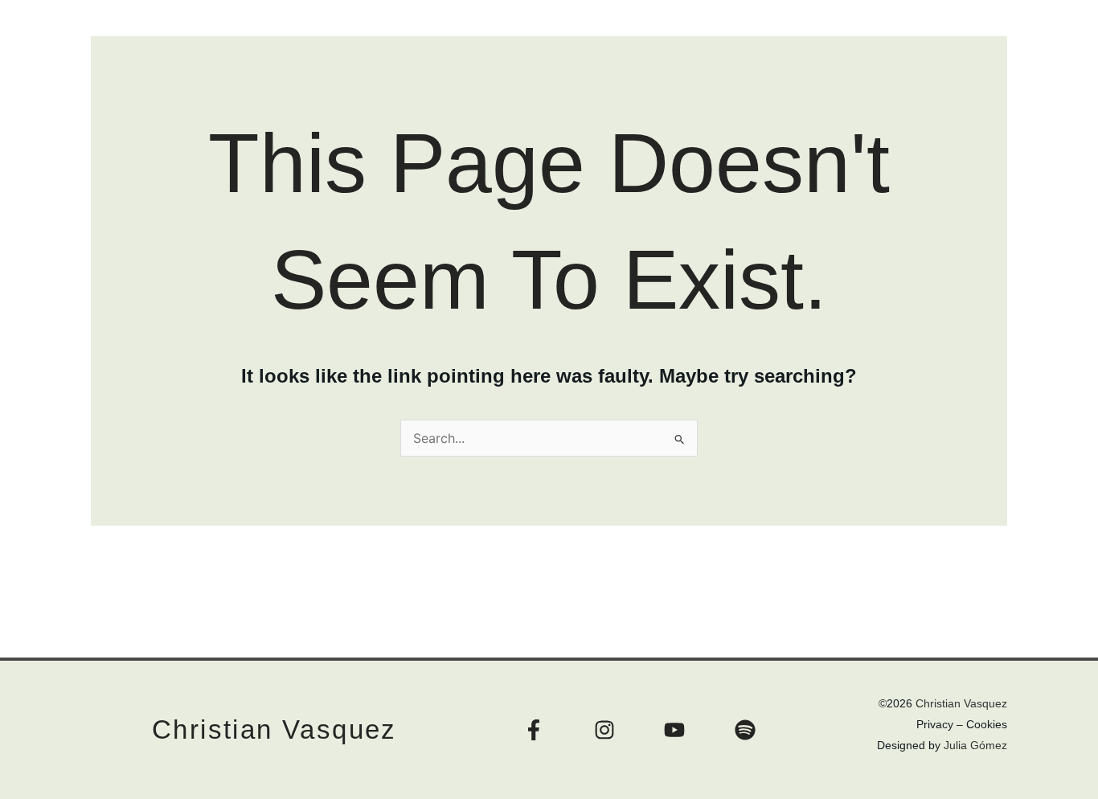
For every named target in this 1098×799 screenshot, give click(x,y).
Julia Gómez (975, 745)
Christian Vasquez (274, 729)
